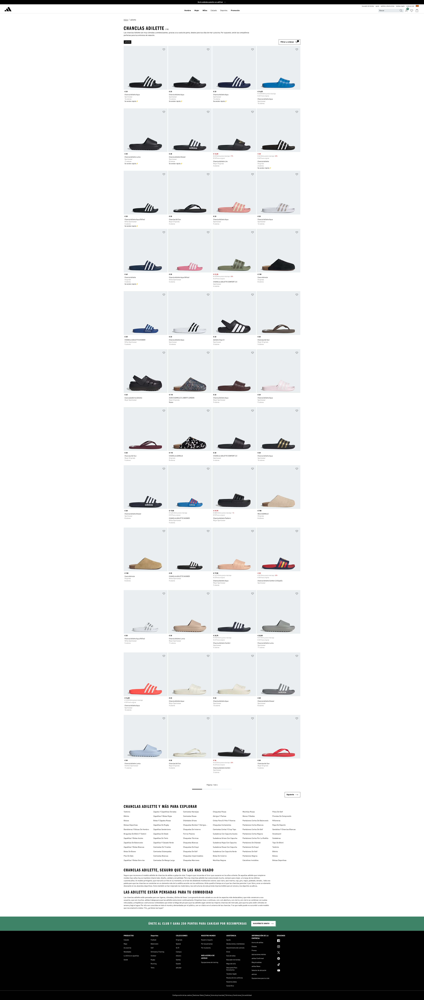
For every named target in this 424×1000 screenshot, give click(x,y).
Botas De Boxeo (130, 852)
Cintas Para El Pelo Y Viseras (224, 821)
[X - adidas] (288, 953)
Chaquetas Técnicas (191, 838)
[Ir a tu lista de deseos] (411, 10)
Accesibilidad (247, 995)
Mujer (196, 10)
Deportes (223, 10)
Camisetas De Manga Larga (164, 860)
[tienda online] (7, 9)
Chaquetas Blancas (190, 843)
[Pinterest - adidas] (288, 959)
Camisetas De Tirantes (162, 847)
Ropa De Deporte (279, 825)
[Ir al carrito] (417, 10)
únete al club (410, 6)
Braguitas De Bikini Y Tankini (135, 834)
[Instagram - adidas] (288, 947)
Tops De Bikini (278, 843)
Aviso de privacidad (217, 995)
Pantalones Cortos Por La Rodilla (255, 838)
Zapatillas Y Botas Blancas (134, 847)
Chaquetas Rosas (219, 812)
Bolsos (126, 821)
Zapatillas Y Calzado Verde (163, 843)
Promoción (235, 10)
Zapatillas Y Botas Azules (133, 838)
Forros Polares (189, 834)
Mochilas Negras (219, 860)
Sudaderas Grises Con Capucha (225, 838)
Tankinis (127, 812)
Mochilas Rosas (249, 812)
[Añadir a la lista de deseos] (164, 50)
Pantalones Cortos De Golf (253, 829)
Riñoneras (276, 821)
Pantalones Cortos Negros (253, 834)
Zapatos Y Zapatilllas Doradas (164, 812)
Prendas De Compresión (281, 816)
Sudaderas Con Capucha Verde (225, 852)
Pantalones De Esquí (251, 847)
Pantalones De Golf (250, 852)
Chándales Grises (190, 821)
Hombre (187, 10)
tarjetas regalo (400, 6)
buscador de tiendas (368, 6)
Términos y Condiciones (233, 995)
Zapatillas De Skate (160, 834)
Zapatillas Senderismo (162, 829)
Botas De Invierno (220, 856)
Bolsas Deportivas (131, 825)
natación (151, 35)
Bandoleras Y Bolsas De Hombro (136, 829)
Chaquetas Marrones (191, 860)
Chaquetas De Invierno (192, 829)
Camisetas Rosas (189, 816)
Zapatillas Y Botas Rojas (162, 816)
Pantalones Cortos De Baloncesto (255, 821)
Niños (205, 10)
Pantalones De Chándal (252, 843)
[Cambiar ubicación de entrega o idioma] (417, 6)
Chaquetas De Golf (190, 852)
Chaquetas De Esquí (191, 847)
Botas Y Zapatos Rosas (162, 821)
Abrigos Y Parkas (219, 816)
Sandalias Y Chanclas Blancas (284, 829)
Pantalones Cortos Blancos (253, 825)
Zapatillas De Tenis (160, 838)
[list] (201, 42)
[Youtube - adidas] (288, 971)
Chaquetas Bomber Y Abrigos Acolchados (194, 825)
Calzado (214, 10)
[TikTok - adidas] (288, 965)
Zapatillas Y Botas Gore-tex (134, 860)
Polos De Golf (277, 812)
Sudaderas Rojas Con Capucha (225, 843)
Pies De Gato (128, 856)
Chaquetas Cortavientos (222, 825)
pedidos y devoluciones (387, 6)
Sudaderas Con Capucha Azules (225, 834)
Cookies (207, 995)
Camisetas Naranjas (191, 812)
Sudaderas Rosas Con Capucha (225, 847)
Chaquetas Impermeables (193, 856)
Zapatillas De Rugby (161, 825)
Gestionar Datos (198, 995)
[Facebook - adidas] (288, 941)
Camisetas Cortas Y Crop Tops (224, 829)
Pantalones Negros (250, 856)
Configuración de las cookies (182, 995)
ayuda (377, 6)
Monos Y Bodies (249, 816)
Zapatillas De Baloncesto (133, 843)
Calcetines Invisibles (250, 860)
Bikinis (126, 816)
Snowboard (276, 834)
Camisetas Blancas (160, 856)
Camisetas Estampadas (162, 852)
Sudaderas (276, 838)
